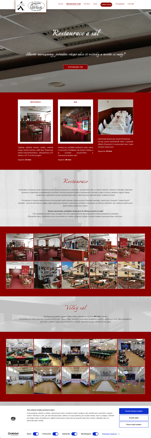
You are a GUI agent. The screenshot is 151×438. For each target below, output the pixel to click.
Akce (95, 4)
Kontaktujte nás (75, 67)
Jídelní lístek (106, 4)
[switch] (55, 434)
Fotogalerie (119, 4)
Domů (60, 4)
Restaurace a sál (73, 4)
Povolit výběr (134, 418)
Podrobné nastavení (109, 434)
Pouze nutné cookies (133, 424)
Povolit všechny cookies (134, 411)
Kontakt (131, 4)
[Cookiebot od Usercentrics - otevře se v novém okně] (13, 434)
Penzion (87, 4)
